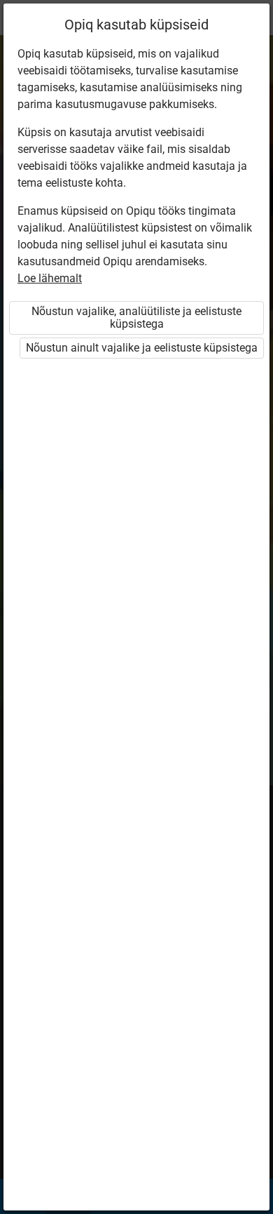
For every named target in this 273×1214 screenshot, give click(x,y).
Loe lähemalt (50, 278)
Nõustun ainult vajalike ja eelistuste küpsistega (142, 347)
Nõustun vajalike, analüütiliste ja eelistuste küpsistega (136, 318)
